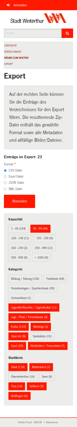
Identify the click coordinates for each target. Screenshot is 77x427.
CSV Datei (15, 170)
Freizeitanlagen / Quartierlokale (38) (32, 288)
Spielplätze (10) (42, 336)
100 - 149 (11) (20, 238)
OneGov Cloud (25, 422)
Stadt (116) (18, 367)
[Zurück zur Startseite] (38, 19)
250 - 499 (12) (44, 248)
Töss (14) (16, 386)
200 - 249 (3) (19, 248)
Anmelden (20, 5)
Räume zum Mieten (16, 57)
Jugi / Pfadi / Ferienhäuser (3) (29, 317)
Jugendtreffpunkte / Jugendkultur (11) (33, 307)
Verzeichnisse (12, 51)
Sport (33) (17, 345)
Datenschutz (52, 422)
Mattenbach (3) (41, 367)
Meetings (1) (40, 326)
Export (8, 64)
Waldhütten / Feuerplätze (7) (48, 345)
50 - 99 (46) (40, 228)
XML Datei (15, 189)
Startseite (10, 45)
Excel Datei (16, 176)
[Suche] (67, 33)
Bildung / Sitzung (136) (25, 278)
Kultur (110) (18, 326)
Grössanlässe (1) (21, 298)
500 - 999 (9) (19, 257)
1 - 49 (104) (18, 228)
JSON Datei (16, 182)
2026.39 (38, 422)
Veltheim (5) (37, 386)
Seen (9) (47, 376)
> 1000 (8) (41, 257)
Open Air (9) (18, 336)
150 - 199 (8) (44, 238)
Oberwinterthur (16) (22, 376)
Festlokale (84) (55, 278)
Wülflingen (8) (19, 396)
